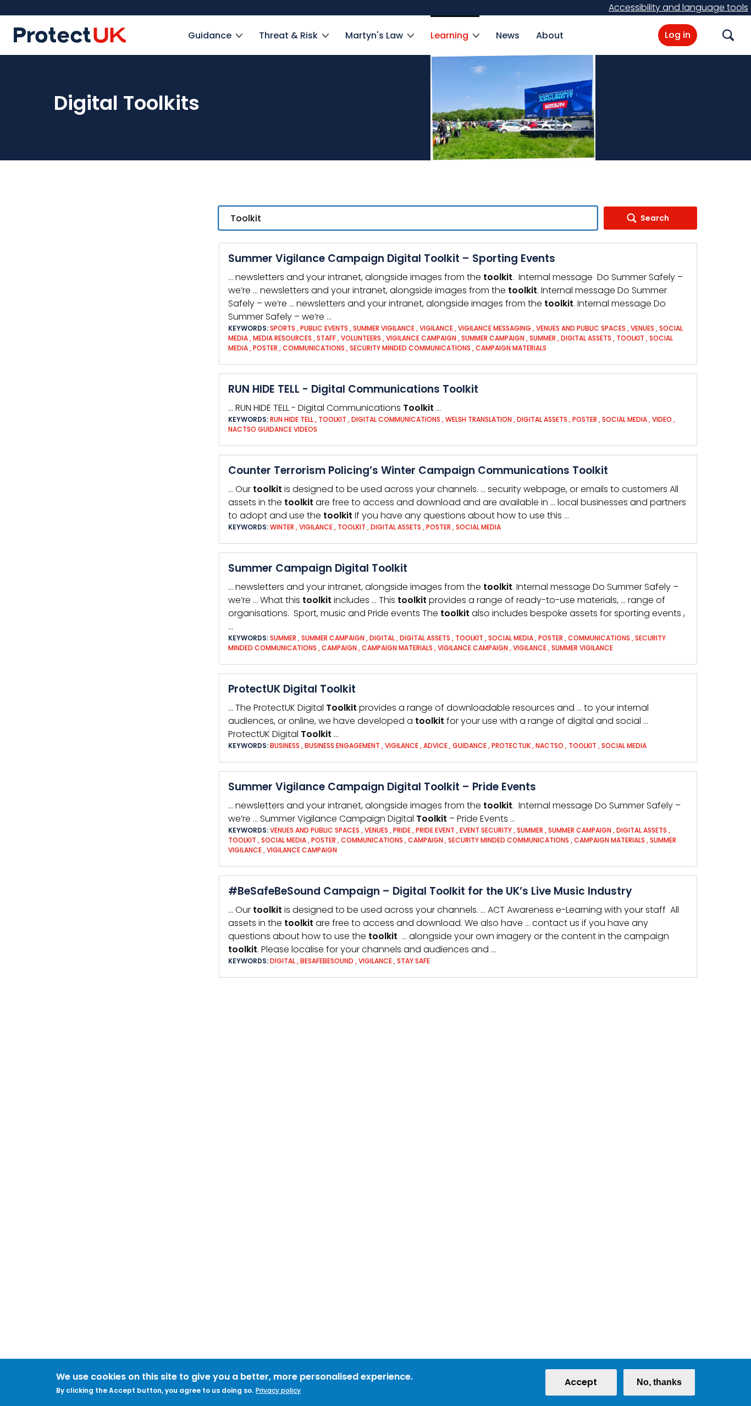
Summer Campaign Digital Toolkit (317, 568)
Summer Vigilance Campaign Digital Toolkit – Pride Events (382, 786)
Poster (265, 348)
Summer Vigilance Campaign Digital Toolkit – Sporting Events (391, 258)
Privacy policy (278, 1390)
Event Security (486, 830)
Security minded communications (410, 348)
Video (662, 419)
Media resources (282, 338)
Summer (542, 338)
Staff (326, 338)
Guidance (469, 745)
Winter (282, 527)
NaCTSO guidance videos (272, 429)
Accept (581, 1382)
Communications (314, 348)
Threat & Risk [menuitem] (288, 42)
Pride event (435, 830)
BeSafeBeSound (327, 961)
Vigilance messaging (495, 328)
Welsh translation (479, 419)
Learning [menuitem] (449, 42)
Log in (678, 35)
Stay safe (413, 961)
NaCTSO (549, 745)
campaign (339, 647)
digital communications (395, 419)
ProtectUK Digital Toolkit (292, 689)
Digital (382, 638)
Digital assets (586, 338)
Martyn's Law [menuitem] (374, 42)
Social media (624, 419)
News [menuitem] (508, 35)
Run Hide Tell (291, 419)
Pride (402, 830)
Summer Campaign (492, 338)
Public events (324, 328)
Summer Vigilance (384, 328)
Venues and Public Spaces (581, 328)
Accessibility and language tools (678, 7)
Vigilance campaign (421, 338)
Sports (282, 328)
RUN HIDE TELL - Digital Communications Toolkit (353, 389)
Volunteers (361, 338)
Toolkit (630, 338)
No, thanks (659, 1382)
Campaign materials (511, 348)
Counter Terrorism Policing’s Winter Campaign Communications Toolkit (418, 470)
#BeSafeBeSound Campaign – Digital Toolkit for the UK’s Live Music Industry (430, 891)
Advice (435, 745)
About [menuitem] (550, 35)
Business (285, 745)
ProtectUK (511, 745)
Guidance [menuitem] (209, 42)
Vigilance (436, 328)
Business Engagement (343, 745)
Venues (642, 328)
